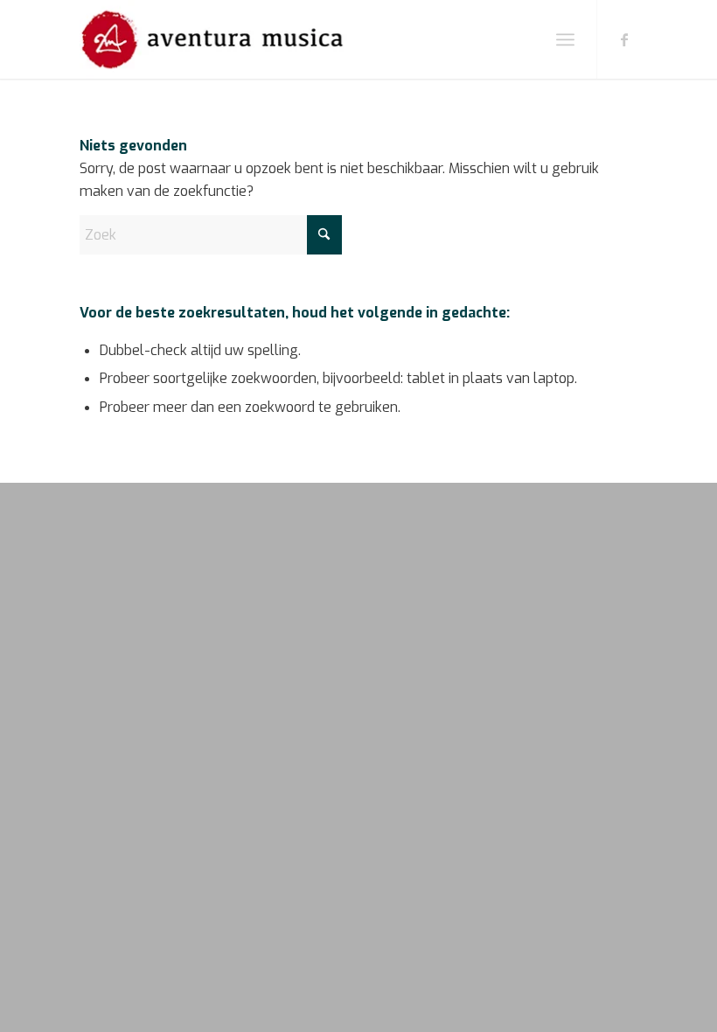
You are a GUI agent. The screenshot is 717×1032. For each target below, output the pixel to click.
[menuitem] (565, 39)
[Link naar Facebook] (624, 39)
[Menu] (565, 39)
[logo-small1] (216, 39)
